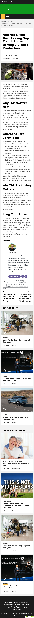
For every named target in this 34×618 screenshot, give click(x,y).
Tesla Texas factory (12, 284)
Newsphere (27, 613)
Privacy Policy (10, 607)
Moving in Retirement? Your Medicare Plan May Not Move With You (16, 463)
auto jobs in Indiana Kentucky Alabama (17, 282)
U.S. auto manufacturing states (13, 285)
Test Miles (5, 31)
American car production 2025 (15, 281)
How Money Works (7, 501)
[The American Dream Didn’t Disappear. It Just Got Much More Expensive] (17, 485)
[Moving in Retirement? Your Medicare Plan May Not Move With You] (17, 446)
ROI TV (17, 8)
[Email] (22, 276)
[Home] (3, 16)
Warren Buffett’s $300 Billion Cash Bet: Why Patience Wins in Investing (25, 296)
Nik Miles (16, 55)
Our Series (24, 602)
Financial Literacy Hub (21, 605)
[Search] (31, 16)
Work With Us (8, 605)
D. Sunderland (16, 511)
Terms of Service (22, 607)
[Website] (25, 276)
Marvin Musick (16, 468)
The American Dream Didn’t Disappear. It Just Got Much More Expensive (16, 506)
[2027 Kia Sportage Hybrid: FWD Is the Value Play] (17, 400)
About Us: (17, 602)
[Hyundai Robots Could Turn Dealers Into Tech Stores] (17, 361)
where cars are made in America (15, 287)
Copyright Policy (17, 609)
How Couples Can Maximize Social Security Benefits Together (9, 296)
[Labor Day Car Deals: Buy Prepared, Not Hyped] (17, 323)
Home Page (8, 602)
